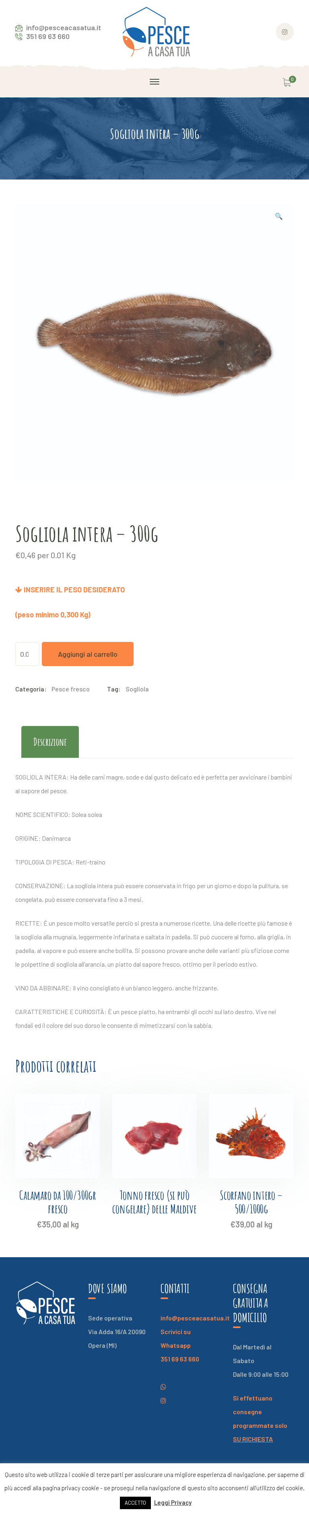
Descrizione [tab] (50, 741)
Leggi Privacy (173, 1502)
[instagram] (163, 1386)
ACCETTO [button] (135, 1502)
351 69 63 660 (180, 1359)
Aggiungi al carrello (87, 654)
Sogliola (137, 689)
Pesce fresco (71, 689)
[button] (279, 217)
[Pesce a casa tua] (156, 31)
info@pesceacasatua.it (195, 1318)
